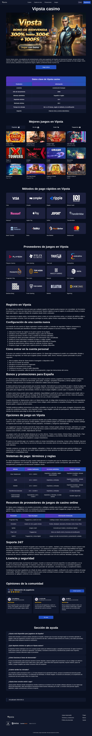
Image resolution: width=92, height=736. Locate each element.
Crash (55, 127)
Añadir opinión (77, 590)
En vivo (35, 127)
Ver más (46, 617)
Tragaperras (75, 127)
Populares (14, 127)
